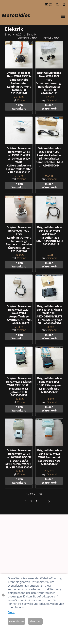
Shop (8, 34)
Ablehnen (35, 621)
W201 (19, 34)
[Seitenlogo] (17, 20)
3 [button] (36, 501)
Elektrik (31, 34)
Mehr (11, 612)
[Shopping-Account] (64, 5)
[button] (57, 5)
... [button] (42, 501)
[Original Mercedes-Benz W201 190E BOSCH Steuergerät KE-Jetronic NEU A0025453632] (49, 360)
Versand (21, 100)
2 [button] (31, 501)
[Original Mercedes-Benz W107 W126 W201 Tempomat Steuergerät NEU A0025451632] (49, 432)
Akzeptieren (16, 621)
